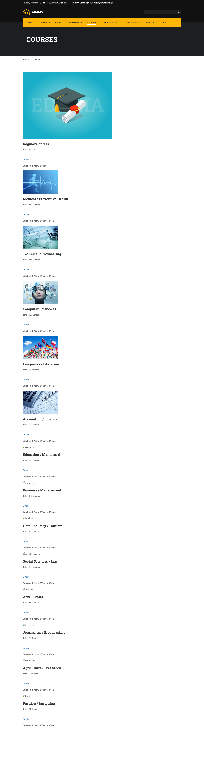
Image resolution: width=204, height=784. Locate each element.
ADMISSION (74, 22)
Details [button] (26, 159)
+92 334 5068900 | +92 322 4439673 (56, 3)
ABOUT (44, 22)
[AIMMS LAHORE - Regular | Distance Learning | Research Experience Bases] (33, 12)
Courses (91, 22)
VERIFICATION (131, 22)
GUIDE (58, 22)
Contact (164, 22)
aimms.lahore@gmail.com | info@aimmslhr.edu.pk (94, 3)
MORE (149, 22)
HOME (30, 22)
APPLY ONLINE (110, 22)
